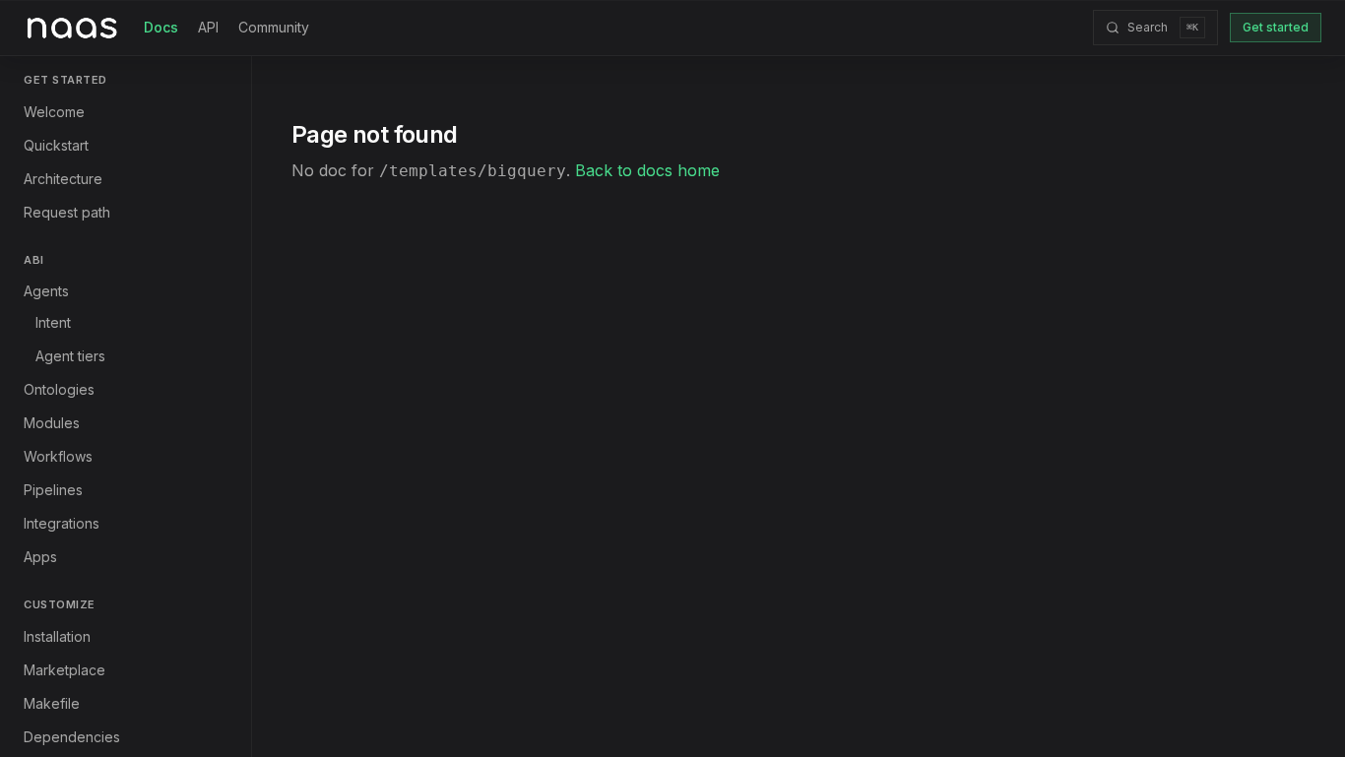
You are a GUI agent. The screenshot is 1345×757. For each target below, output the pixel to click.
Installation (57, 636)
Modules (52, 422)
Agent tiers (70, 355)
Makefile (52, 703)
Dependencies (72, 736)
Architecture (63, 178)
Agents (46, 291)
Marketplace (64, 670)
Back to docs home (647, 170)
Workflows (58, 456)
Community (273, 27)
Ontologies (59, 389)
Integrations (61, 523)
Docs (161, 27)
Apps (40, 556)
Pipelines (53, 489)
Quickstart (56, 145)
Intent (53, 322)
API (208, 27)
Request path (67, 212)
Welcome (54, 111)
